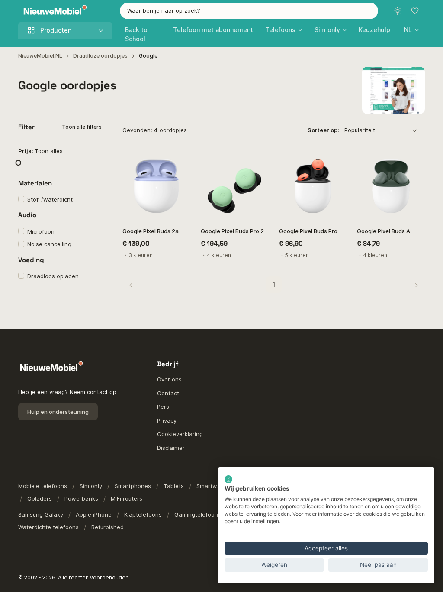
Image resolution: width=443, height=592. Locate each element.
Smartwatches (216, 485)
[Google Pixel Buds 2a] (156, 186)
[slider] (18, 162)
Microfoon (41, 231)
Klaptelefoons (143, 514)
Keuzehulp (374, 29)
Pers (163, 406)
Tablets (174, 485)
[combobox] (249, 11)
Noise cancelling (49, 244)
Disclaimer (171, 447)
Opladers (39, 498)
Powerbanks (81, 498)
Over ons (169, 379)
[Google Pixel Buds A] (391, 186)
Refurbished (107, 527)
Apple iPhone (94, 514)
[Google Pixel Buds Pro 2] (235, 186)
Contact (168, 393)
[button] (411, 30)
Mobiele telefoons (42, 485)
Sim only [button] (327, 29)
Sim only (91, 485)
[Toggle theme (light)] (397, 11)
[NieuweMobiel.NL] (53, 11)
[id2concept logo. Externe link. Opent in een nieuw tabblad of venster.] (228, 479)
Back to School (136, 34)
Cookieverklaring (180, 433)
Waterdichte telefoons (48, 527)
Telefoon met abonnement (213, 29)
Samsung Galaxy (40, 514)
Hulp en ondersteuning (58, 411)
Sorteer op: (323, 130)
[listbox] (384, 130)
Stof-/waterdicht (50, 199)
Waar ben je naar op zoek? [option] (163, 10)
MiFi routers (126, 498)
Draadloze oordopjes (100, 55)
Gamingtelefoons (197, 514)
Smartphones (133, 485)
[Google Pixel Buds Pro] (313, 186)
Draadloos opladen (53, 276)
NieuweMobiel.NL (40, 55)
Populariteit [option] (359, 130)
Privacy (167, 420)
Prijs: (40, 150)
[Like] (179, 163)
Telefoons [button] (280, 29)
